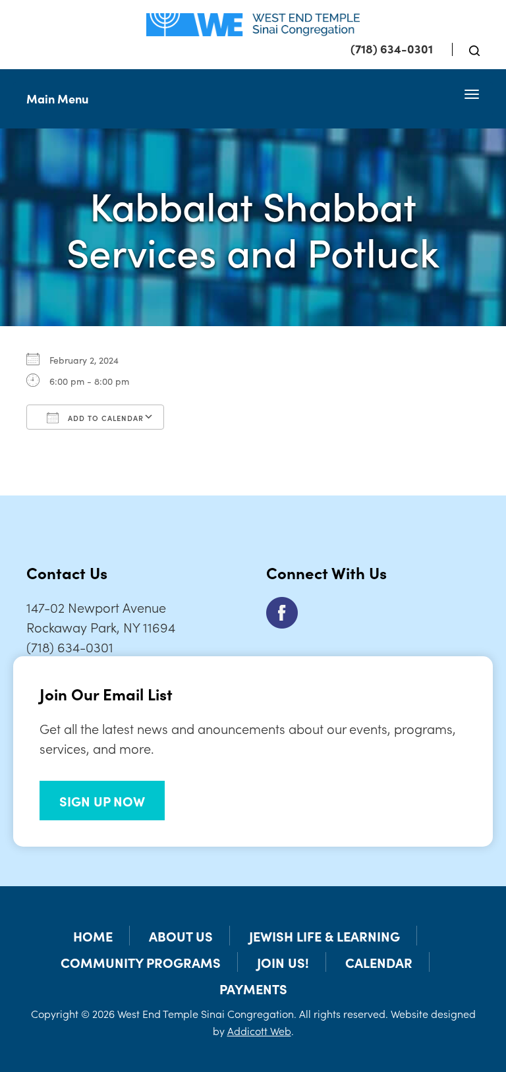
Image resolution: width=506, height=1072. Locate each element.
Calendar (378, 962)
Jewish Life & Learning (324, 935)
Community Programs (141, 962)
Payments (253, 988)
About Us (181, 935)
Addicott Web (259, 1030)
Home (93, 935)
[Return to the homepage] (253, 24)
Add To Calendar (104, 417)
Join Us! (283, 962)
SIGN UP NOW (102, 800)
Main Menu (57, 98)
